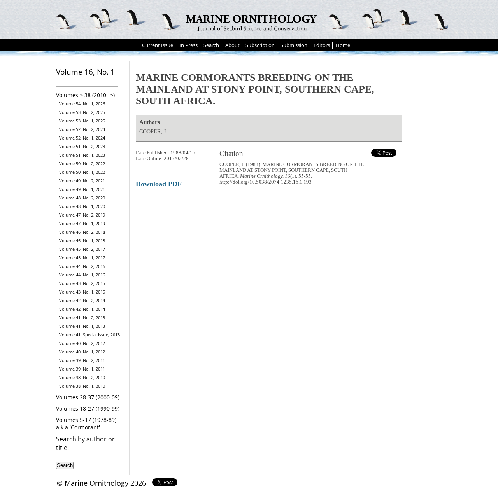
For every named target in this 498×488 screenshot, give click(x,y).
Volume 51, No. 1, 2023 (82, 155)
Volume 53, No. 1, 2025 (82, 121)
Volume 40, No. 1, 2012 (82, 352)
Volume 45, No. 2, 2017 (82, 249)
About (232, 45)
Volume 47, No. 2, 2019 (82, 215)
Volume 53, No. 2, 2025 (82, 112)
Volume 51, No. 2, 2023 (82, 146)
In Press (188, 45)
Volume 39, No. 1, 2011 (82, 369)
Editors (322, 45)
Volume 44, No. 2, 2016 (82, 266)
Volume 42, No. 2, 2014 (82, 300)
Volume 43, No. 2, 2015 (82, 283)
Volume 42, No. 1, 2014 (82, 309)
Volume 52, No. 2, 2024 (82, 129)
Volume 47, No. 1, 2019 (82, 223)
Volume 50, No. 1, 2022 (82, 172)
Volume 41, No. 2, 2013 (82, 317)
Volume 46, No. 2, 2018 (82, 232)
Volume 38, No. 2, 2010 (82, 377)
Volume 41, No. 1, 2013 (82, 326)
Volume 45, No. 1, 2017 (82, 258)
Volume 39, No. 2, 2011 (82, 360)
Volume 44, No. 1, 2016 (82, 275)
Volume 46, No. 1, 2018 (82, 240)
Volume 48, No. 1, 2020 (82, 206)
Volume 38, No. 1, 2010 (82, 386)
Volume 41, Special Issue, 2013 (89, 335)
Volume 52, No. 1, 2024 (82, 138)
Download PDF (159, 184)
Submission (294, 45)
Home (343, 45)
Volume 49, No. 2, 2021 (82, 181)
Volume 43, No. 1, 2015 (82, 292)
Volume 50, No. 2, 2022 (82, 163)
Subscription (260, 45)
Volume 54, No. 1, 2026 (82, 104)
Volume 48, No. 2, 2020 (82, 198)
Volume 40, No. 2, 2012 (82, 343)
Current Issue (157, 45)
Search (211, 45)
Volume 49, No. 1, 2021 (82, 189)
